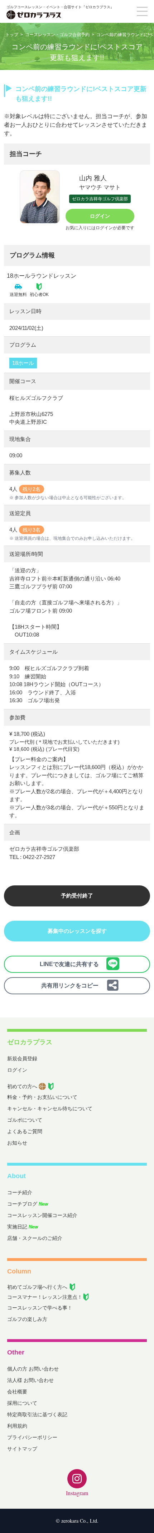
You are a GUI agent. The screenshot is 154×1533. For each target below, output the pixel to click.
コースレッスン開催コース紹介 (42, 1215)
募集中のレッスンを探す (77, 931)
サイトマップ (22, 1449)
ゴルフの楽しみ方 (27, 1319)
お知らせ (17, 1143)
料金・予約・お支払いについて (42, 1097)
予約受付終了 (77, 896)
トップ (11, 34)
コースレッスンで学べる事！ (39, 1308)
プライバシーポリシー (32, 1437)
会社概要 (17, 1391)
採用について (22, 1403)
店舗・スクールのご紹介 (34, 1238)
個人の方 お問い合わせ (33, 1369)
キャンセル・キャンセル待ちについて (49, 1108)
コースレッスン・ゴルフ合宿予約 (57, 34)
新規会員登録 (22, 1058)
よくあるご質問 (24, 1131)
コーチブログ (27, 1204)
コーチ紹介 (19, 1192)
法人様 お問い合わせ (30, 1380)
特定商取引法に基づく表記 (37, 1414)
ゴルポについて (24, 1120)
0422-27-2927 (39, 857)
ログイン (100, 216)
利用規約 (17, 1426)
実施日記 (22, 1227)
